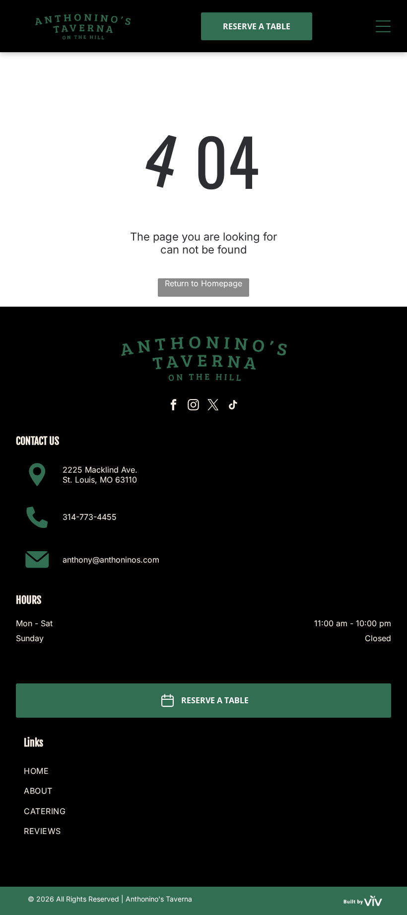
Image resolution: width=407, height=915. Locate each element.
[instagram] (194, 406)
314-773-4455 (90, 517)
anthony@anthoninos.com (111, 560)
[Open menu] (383, 26)
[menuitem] (203, 771)
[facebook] (174, 406)
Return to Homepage (203, 283)
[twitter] (213, 406)
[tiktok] (233, 406)
